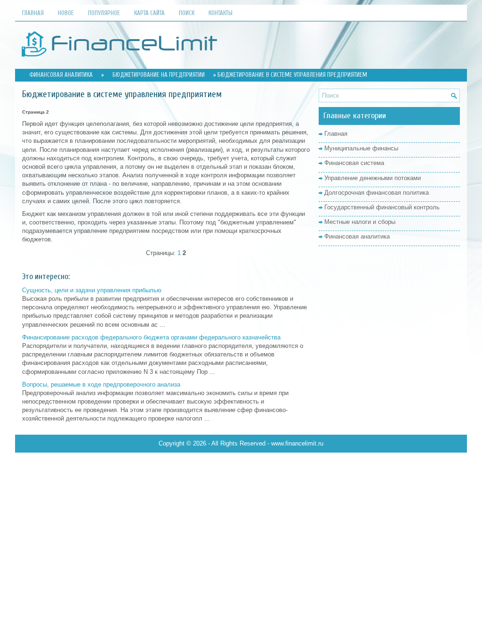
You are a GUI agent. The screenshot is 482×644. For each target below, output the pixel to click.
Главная (33, 13)
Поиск (186, 13)
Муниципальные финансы (361, 148)
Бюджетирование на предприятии (158, 74)
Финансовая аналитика (61, 74)
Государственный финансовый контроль (382, 207)
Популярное (104, 13)
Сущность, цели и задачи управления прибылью (91, 290)
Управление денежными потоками (372, 178)
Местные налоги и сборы (359, 221)
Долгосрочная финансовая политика (376, 192)
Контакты (221, 13)
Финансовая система (354, 162)
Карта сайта (149, 13)
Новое (66, 13)
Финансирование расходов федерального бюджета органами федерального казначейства (151, 337)
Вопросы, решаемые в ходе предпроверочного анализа (101, 384)
